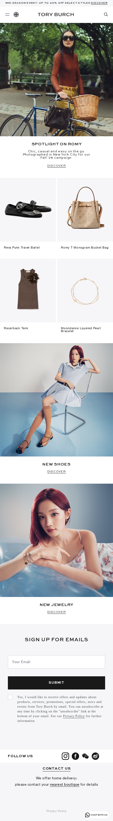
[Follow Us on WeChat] (85, 756)
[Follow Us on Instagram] (65, 756)
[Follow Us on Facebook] (75, 756)
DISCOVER (99, 3)
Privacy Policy (74, 716)
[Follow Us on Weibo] (95, 756)
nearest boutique (64, 784)
